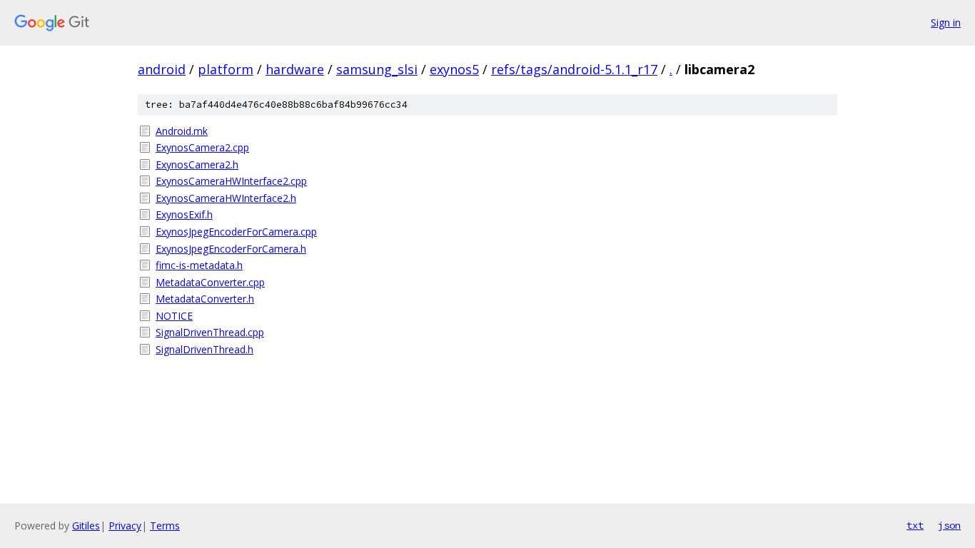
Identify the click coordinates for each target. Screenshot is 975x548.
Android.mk (182, 131)
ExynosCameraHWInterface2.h (226, 198)
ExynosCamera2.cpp (202, 147)
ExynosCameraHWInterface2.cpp (231, 181)
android (162, 69)
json (949, 525)
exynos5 (454, 69)
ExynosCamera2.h (197, 164)
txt (915, 525)
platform (225, 69)
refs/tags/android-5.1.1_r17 (574, 69)
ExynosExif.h (184, 214)
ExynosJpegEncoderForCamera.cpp (236, 231)
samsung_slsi (377, 69)
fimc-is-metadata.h (199, 265)
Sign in (946, 22)
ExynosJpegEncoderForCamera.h (231, 248)
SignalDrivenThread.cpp (210, 332)
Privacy (124, 525)
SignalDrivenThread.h (204, 349)
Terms (165, 525)
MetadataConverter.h (205, 298)
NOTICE (174, 316)
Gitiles (86, 525)
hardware (295, 69)
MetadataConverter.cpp (210, 282)
